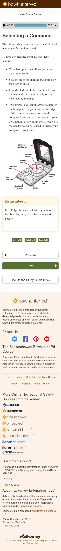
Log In (19, 377)
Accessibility (38, 540)
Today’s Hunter (42, 383)
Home (14, 383)
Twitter (14, 339)
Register (25, 383)
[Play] (4, 25)
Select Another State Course (41, 377)
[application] (30, 25)
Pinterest (36, 339)
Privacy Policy (51, 540)
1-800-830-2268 (10, 484)
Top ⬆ (9, 377)
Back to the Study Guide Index (30, 280)
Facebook (25, 339)
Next (30, 266)
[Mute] (56, 25)
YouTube (46, 339)
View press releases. (31, 505)
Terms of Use (32, 543)
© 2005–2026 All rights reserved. (18, 540)
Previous (30, 255)
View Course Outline (30, 14)
